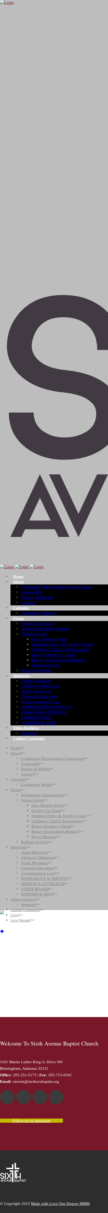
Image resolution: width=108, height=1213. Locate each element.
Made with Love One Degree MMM (60, 1204)
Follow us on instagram (31, 1121)
